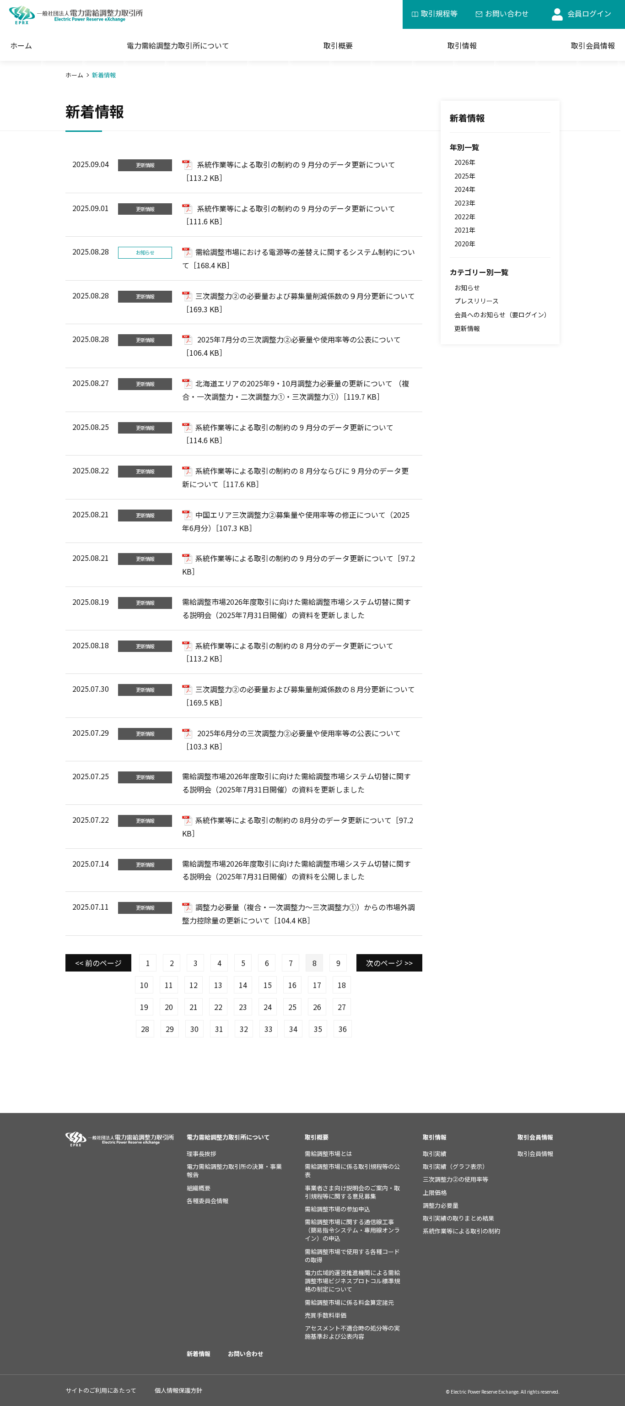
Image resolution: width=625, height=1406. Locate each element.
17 (317, 984)
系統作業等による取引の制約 (461, 1231)
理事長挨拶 (201, 1153)
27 (342, 1006)
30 (194, 1028)
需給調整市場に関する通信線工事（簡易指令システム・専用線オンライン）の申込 (352, 1230)
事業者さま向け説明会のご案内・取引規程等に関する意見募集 (352, 1191)
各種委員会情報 (207, 1200)
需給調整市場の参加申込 (337, 1209)
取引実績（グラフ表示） (455, 1166)
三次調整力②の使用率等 (455, 1179)
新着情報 (467, 117)
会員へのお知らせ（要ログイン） (502, 314)
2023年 (464, 202)
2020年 (464, 243)
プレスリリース (476, 300)
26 (317, 1006)
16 (292, 984)
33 (268, 1028)
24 (268, 1006)
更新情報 (467, 328)
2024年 (464, 189)
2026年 (464, 162)
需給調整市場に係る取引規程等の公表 (352, 1170)
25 (292, 1006)
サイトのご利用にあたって (100, 1390)
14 (243, 984)
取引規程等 (439, 13)
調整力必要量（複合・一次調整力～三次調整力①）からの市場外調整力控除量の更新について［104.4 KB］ (298, 913)
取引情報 (462, 45)
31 (219, 1028)
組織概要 (198, 1187)
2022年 (464, 216)
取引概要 (338, 45)
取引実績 (435, 1153)
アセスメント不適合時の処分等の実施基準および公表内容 (352, 1332)
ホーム (21, 45)
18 (342, 984)
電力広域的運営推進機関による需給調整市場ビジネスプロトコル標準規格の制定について (352, 1280)
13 (218, 984)
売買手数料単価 (325, 1315)
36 (343, 1028)
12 (193, 984)
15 (268, 984)
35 (318, 1028)
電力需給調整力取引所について (228, 1137)
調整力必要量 (440, 1205)
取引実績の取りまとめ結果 (458, 1218)
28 (145, 1028)
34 (293, 1028)
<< (98, 962)
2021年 (464, 229)
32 (244, 1028)
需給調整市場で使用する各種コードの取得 (352, 1255)
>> (389, 962)
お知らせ (467, 287)
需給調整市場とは (328, 1153)
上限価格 (435, 1192)
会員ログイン (589, 13)
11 (169, 984)
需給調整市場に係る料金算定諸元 (349, 1302)
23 (243, 1006)
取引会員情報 (593, 45)
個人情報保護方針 (178, 1390)
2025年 (464, 175)
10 (144, 984)
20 (169, 1006)
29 (170, 1028)
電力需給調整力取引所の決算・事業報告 (234, 1170)
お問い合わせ (507, 13)
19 (144, 1006)
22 (218, 1006)
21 (193, 1006)
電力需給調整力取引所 (178, 45)
